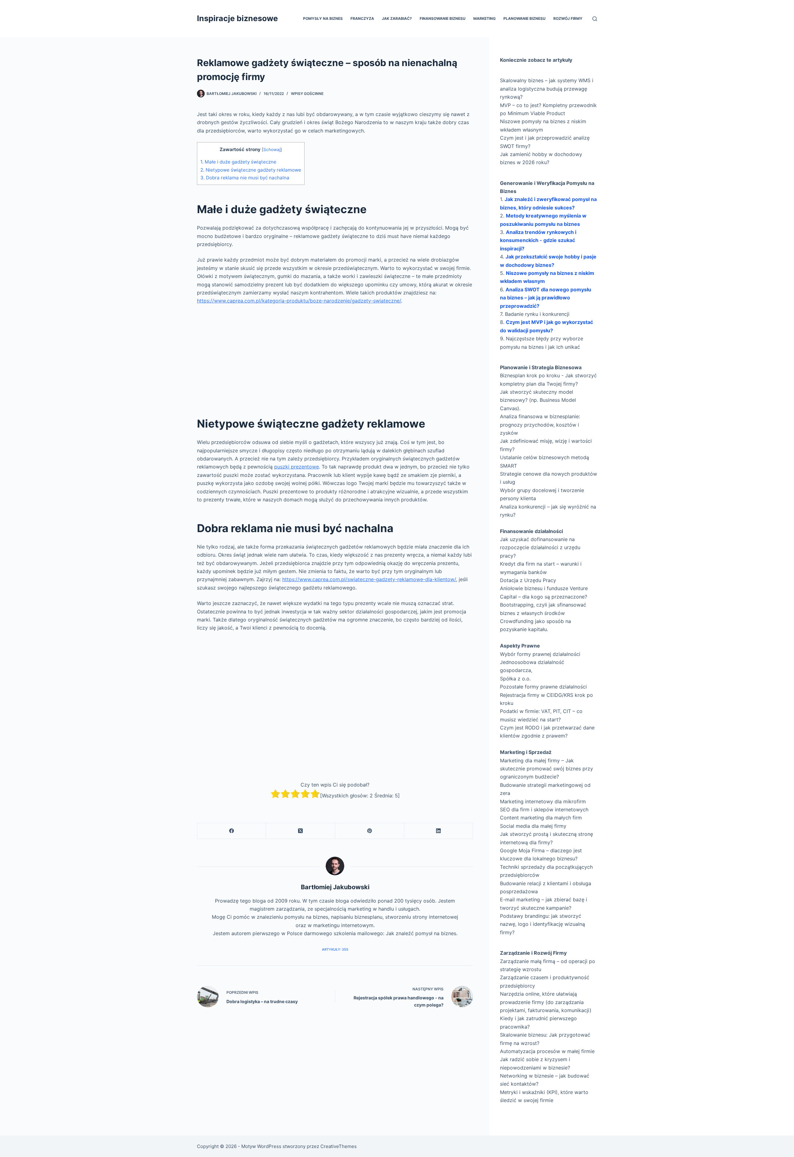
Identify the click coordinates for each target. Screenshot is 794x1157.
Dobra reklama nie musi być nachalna (244, 178)
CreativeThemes (338, 1146)
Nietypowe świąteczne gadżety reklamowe (250, 170)
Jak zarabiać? (397, 18)
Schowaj (271, 149)
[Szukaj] (594, 18)
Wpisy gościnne (307, 93)
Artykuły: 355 (335, 949)
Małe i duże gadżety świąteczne (238, 162)
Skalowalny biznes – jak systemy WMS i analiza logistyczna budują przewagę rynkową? (546, 88)
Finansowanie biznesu (443, 18)
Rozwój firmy (567, 18)
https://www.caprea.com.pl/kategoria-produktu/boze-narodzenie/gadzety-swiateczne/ (299, 301)
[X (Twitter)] (300, 831)
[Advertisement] (335, 355)
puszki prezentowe (296, 467)
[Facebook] (231, 831)
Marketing (484, 18)
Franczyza (362, 18)
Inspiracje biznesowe (237, 18)
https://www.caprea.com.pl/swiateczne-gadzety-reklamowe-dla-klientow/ (369, 579)
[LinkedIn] (438, 831)
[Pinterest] (369, 831)
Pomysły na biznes (323, 18)
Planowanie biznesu (524, 18)
